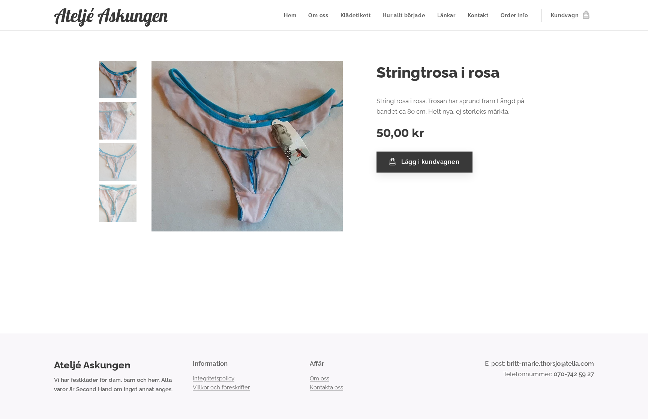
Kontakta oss (326, 387)
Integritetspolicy (213, 378)
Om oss (319, 378)
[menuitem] (292, 15)
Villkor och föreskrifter (221, 387)
